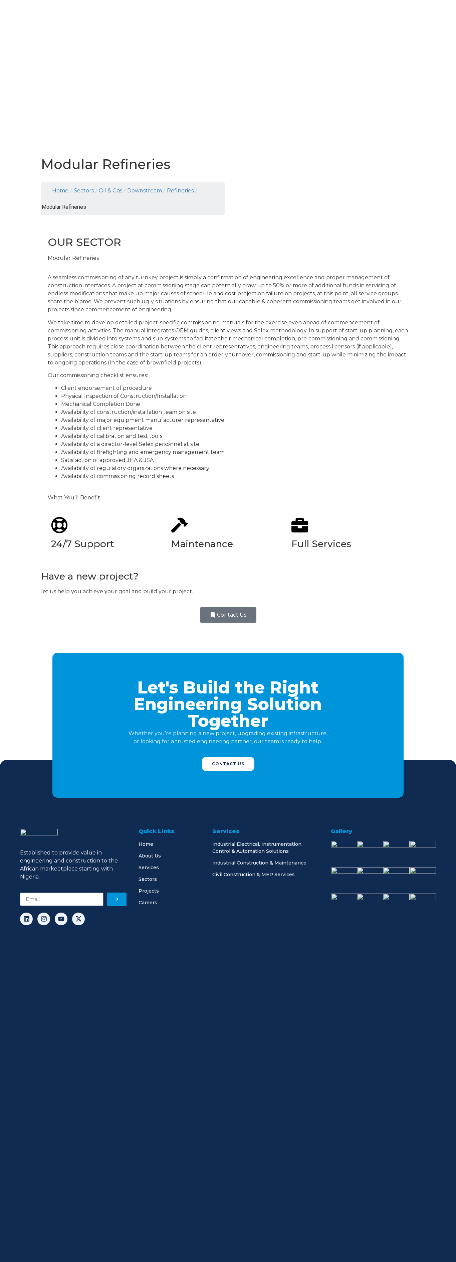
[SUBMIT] (117, 899)
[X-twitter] (78, 919)
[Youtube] (61, 919)
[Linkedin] (26, 919)
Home (60, 190)
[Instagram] (43, 919)
